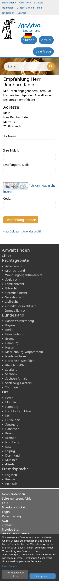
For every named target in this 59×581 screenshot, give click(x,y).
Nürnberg (12, 442)
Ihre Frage (43, 51)
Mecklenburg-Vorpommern (24, 352)
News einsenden (13, 494)
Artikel (46, 40)
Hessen (10, 347)
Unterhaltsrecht (16, 293)
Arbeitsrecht (13, 266)
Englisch (11, 475)
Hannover (12, 429)
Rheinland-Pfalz (16, 365)
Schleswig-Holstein (18, 383)
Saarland (11, 370)
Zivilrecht (11, 302)
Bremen (10, 338)
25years (7, 525)
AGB (5, 521)
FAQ (5, 503)
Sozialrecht (12, 279)
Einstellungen (10, 566)
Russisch (11, 479)
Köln (8, 415)
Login (6, 512)
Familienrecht (14, 284)
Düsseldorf (12, 420)
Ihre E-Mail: (11, 150)
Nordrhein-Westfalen (19, 361)
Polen (40, 7)
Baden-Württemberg (19, 321)
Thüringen (12, 387)
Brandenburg (14, 334)
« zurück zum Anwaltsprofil (22, 231)
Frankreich (8, 7)
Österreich (25, 2)
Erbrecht (11, 288)
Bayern (10, 325)
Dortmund (12, 455)
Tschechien (8, 12)
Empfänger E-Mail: (16, 165)
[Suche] (51, 66)
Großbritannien (25, 7)
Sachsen (11, 374)
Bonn (9, 433)
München (11, 402)
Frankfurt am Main (18, 411)
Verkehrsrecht (15, 297)
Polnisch (11, 484)
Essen (9, 447)
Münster (11, 460)
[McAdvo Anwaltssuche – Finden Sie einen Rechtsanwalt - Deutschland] (29, 25)
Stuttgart (11, 424)
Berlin (9, 330)
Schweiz (38, 2)
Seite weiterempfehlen (17, 498)
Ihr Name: (10, 136)
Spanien (22, 12)
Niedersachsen (15, 356)
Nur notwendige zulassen (15, 574)
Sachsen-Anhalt (16, 378)
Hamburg (11, 343)
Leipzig (10, 451)
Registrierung (11, 516)
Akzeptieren (42, 576)
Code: (7, 198)
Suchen (28, 40)
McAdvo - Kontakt (14, 507)
